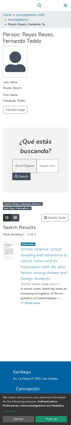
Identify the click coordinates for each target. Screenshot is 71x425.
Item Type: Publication (17, 208)
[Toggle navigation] (65, 5)
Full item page (15, 110)
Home (7, 15)
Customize (9, 411)
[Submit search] (39, 5)
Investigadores (18, 19)
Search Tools (56, 218)
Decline (18, 419)
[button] (45, 5)
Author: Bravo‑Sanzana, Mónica (23, 204)
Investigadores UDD (30, 15)
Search (23, 176)
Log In (53, 5)
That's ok (51, 419)
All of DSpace (24, 166)
